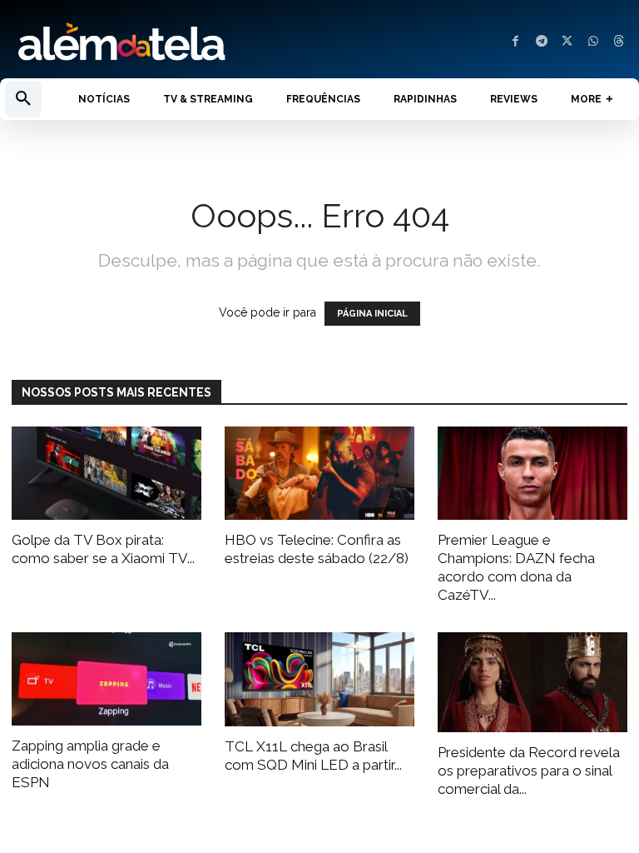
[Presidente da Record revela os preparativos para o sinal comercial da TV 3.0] (532, 682)
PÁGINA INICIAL (372, 313)
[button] (23, 99)
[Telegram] (541, 42)
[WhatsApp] (593, 42)
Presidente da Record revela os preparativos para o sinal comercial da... (529, 770)
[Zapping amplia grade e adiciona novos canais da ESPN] (106, 679)
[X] (567, 42)
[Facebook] (515, 42)
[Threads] (618, 42)
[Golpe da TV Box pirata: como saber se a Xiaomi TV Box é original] (106, 473)
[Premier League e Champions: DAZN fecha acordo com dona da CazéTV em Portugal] (532, 473)
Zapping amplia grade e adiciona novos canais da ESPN (90, 764)
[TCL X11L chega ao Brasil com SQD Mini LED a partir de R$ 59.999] (319, 679)
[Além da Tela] (160, 42)
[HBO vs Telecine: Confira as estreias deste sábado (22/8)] (319, 473)
